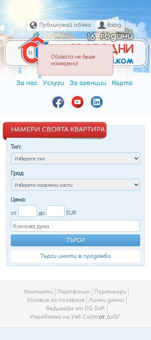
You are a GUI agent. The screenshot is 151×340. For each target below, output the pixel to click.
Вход (114, 25)
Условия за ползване (55, 300)
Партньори (110, 292)
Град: (17, 173)
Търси (75, 240)
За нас (26, 83)
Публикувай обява (65, 25)
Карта (122, 83)
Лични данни (106, 300)
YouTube (77, 102)
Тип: (16, 146)
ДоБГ (113, 317)
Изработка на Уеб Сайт (64, 317)
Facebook (58, 102)
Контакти (38, 292)
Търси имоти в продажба (75, 256)
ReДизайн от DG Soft (75, 309)
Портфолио (73, 292)
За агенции (88, 83)
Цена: (18, 199)
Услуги (53, 83)
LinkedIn (96, 102)
